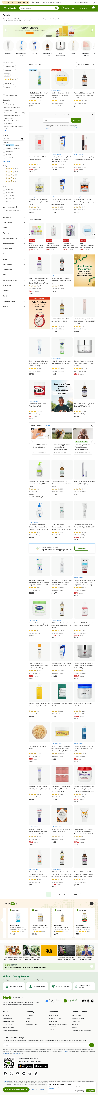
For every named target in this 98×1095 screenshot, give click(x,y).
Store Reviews (7, 1018)
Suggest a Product (78, 1018)
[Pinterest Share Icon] (23, 1073)
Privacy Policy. (65, 1051)
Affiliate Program (8, 1024)
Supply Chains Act (32, 1089)
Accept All (90, 1091)
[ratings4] (12, 172)
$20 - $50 (8, 199)
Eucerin (8, 151)
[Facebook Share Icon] (5, 1073)
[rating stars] (33, 100)
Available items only (11, 95)
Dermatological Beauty (21, 54)
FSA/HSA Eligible (9, 71)
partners (85, 1087)
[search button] (56, 8)
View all (47, 425)
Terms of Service (16, 1053)
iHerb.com (6, 1081)
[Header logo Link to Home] (12, 8)
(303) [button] (8, 123)
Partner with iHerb (32, 1024)
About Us (6, 1015)
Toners (73, 53)
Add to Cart (36, 235)
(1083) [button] (14, 113)
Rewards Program (9, 1021)
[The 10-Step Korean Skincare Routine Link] (41, 434)
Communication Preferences (81, 1030)
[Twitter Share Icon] (11, 1073)
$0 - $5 (8, 189)
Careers (28, 1018)
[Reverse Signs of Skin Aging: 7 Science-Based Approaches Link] (83, 434)
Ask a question (81, 548)
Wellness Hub (53, 1015)
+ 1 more (6, 131)
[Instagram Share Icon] (29, 1073)
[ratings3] (11, 175)
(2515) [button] (9, 105)
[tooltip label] (59, 70)
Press (28, 1021)
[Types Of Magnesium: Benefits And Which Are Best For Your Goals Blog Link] (13, 952)
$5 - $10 (8, 192)
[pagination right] (80, 894)
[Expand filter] (24, 217)
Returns (74, 1027)
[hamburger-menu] (5, 8)
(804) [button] (8, 118)
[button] (94, 2)
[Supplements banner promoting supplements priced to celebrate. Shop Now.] (62, 396)
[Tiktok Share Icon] (36, 1073)
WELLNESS (49, 950)
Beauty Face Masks (86, 54)
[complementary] (44, 1089)
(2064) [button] (12, 107)
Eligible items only (11, 210)
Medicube (8, 154)
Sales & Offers (53, 1021)
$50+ (7, 202)
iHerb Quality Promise (10, 1030)
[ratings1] (10, 181)
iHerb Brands (8, 83)
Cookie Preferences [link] (44, 1089)
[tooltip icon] (42, 497)
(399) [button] (11, 121)
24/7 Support (76, 1015)
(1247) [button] (8, 110)
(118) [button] (13, 127)
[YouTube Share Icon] (17, 1073)
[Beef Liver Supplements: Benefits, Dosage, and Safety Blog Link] (66, 952)
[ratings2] (10, 178)
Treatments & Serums (47, 54)
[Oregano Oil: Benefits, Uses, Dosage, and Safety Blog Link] (85, 952)
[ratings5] (11, 169)
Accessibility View (55, 1018)
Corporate (29, 1015)
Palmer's (8, 157)
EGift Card (52, 1030)
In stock (6, 75)
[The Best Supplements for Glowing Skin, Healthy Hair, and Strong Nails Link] (62, 434)
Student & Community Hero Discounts (58, 1025)
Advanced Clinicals (11, 148)
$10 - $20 (8, 195)
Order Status (76, 1021)
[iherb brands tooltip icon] (15, 145)
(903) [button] (12, 115)
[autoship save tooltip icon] (17, 207)
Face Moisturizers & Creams (60, 54)
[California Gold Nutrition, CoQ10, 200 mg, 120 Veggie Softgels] (18, 920)
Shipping (75, 1024)
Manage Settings (79, 1091)
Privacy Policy (6, 1053)
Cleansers (34, 53)
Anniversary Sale (9, 66)
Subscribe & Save (9, 87)
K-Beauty (8, 53)
